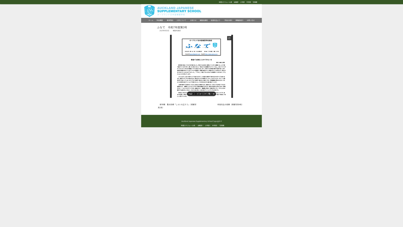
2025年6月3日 (164, 30)
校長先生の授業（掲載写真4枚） (230, 104)
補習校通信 (177, 30)
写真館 (255, 2)
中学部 (248, 2)
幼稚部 (236, 2)
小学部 (242, 2)
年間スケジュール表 (225, 2)
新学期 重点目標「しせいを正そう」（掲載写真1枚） (177, 106)
